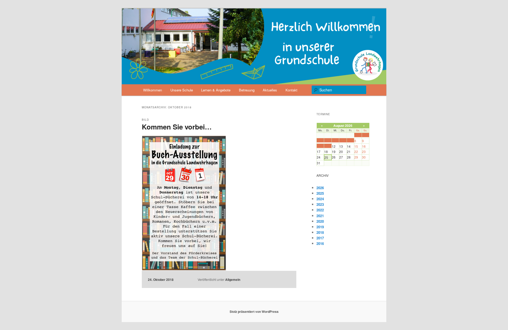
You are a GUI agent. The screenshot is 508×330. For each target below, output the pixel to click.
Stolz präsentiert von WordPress (254, 311)
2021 (320, 215)
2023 (320, 204)
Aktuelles (270, 89)
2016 (320, 243)
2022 (320, 209)
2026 (320, 187)
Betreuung (247, 89)
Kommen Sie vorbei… (177, 127)
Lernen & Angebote (215, 89)
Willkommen (152, 89)
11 (325, 146)
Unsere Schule (181, 89)
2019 (320, 226)
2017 (320, 237)
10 (318, 146)
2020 (320, 221)
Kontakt (291, 89)
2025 (320, 193)
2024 (320, 198)
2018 (320, 232)
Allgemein (232, 279)
